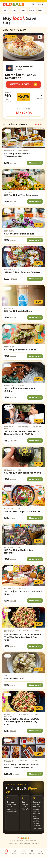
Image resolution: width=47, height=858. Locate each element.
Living (23, 10)
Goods (14, 10)
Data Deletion (25, 843)
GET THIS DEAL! (21, 84)
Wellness (41, 10)
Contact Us (35, 843)
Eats (6, 10)
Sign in (40, 4)
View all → (39, 124)
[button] (32, 4)
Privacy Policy (13, 843)
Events (32, 10)
